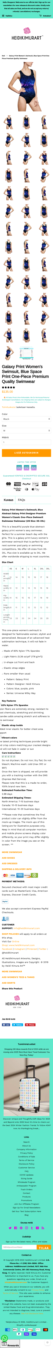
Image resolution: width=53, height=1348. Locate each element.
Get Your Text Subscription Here (26, 1211)
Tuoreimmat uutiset (26, 1044)
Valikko (8, 16)
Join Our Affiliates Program (26, 1204)
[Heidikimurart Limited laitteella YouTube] (37, 1228)
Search (26, 1142)
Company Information (27, 1149)
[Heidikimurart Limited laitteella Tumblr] (31, 1228)
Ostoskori (47, 16)
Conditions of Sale (26, 1157)
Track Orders (26, 1189)
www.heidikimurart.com (22, 945)
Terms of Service (26, 1160)
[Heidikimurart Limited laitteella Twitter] (10, 1228)
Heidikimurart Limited (36, 1322)
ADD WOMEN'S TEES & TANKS (18, 977)
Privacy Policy (26, 1153)
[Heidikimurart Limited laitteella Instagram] (26, 1228)
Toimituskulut (9, 407)
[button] (9, 387)
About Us (26, 1146)
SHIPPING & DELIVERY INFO (17, 869)
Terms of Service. (11, 1293)
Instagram (19, 949)
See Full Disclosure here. (32, 1313)
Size (4, 425)
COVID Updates (26, 1175)
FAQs (21, 500)
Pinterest (32, 949)
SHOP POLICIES (10, 934)
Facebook (7, 949)
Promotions (26, 1200)
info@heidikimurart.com (27, 928)
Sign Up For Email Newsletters (26, 1208)
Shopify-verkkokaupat (27, 1325)
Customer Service (26, 1168)
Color (5, 414)
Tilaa (44, 1248)
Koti (3, 56)
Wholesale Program (26, 1182)
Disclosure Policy (26, 1164)
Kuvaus (8, 500)
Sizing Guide (26, 1178)
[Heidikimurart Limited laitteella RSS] (42, 1228)
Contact (26, 1193)
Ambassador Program (26, 1186)
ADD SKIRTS (8, 983)
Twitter (42, 949)
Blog (26, 1215)
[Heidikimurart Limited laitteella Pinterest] (21, 1228)
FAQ (26, 1171)
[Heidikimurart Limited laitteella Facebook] (15, 1228)
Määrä (5, 437)
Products (26, 1197)
